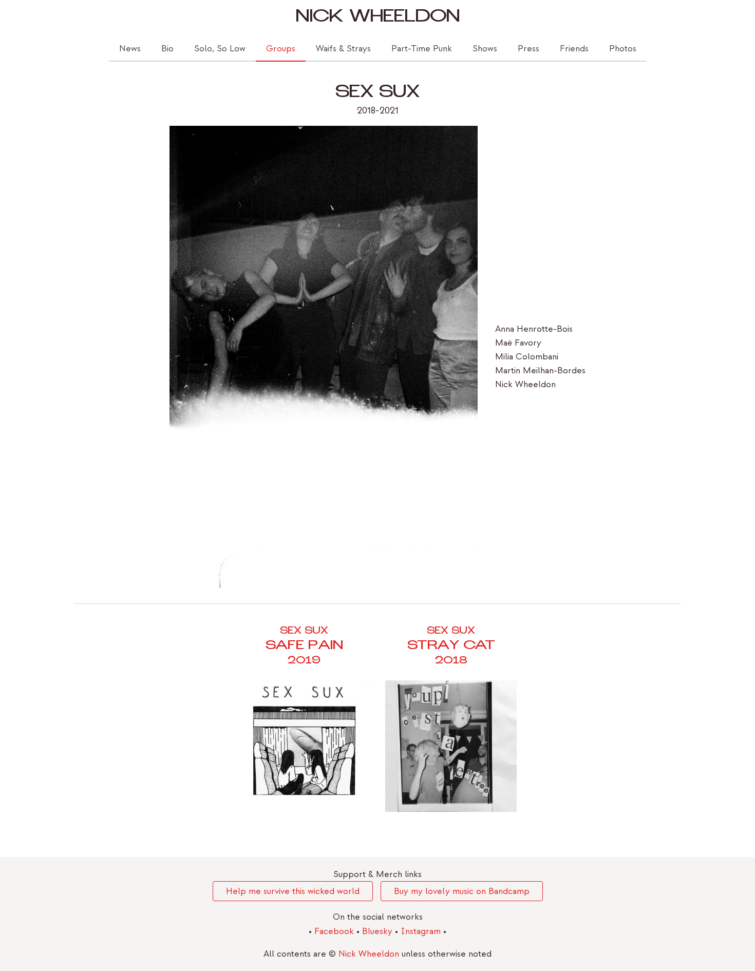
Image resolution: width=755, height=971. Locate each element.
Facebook (335, 931)
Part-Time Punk (421, 48)
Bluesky (378, 931)
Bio (167, 48)
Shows (485, 48)
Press (528, 48)
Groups (280, 48)
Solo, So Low (220, 48)
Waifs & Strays (343, 48)
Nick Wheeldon (378, 18)
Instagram (422, 931)
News (130, 48)
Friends (574, 48)
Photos (622, 48)
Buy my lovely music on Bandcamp (462, 891)
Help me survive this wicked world (293, 891)
